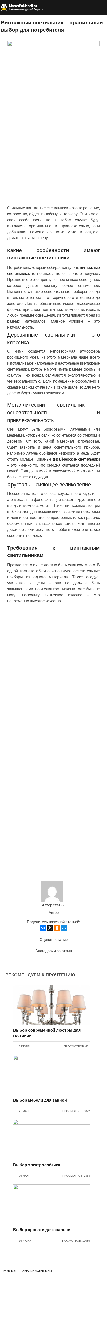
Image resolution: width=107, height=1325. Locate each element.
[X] (50, 928)
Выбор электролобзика (36, 1165)
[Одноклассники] (57, 928)
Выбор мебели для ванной (40, 1100)
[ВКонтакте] (43, 928)
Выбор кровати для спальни (41, 1230)
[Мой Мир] (64, 928)
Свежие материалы (37, 1271)
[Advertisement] (53, 149)
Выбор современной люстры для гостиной (47, 1033)
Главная (9, 1271)
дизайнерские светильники (76, 459)
